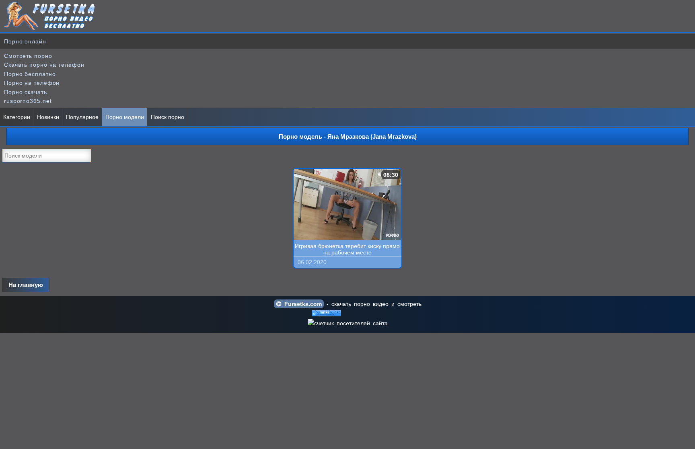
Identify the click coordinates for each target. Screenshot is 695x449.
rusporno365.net (28, 101)
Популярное (82, 117)
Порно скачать (25, 92)
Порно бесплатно (30, 74)
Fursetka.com (302, 304)
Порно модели (124, 117)
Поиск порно (167, 117)
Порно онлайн (25, 41)
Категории (16, 117)
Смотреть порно (28, 56)
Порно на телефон (32, 83)
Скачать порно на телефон (44, 65)
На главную (25, 284)
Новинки (48, 117)
